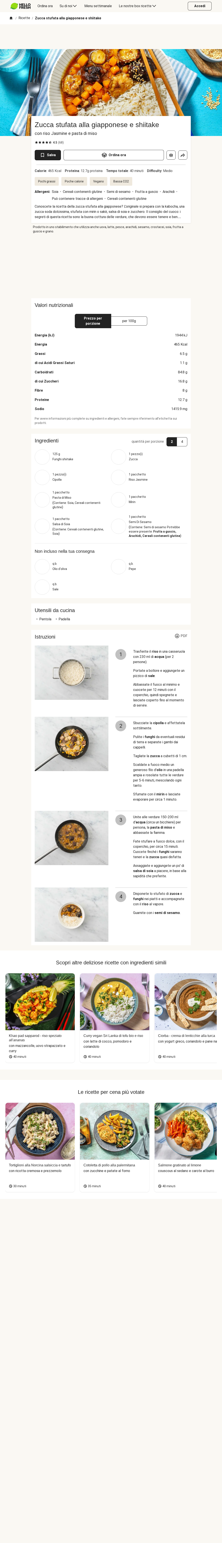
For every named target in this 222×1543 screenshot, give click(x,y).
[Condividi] (182, 155)
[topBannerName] (111, 36)
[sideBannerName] (111, 266)
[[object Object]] (171, 155)
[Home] (11, 18)
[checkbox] (36, 142)
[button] (111, 440)
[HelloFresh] (20, 6)
